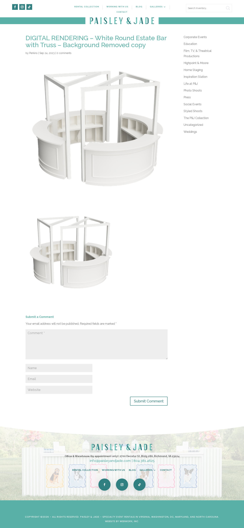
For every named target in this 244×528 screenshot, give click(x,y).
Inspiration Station (195, 76)
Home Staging (193, 70)
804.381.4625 (144, 461)
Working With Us (117, 7)
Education (190, 44)
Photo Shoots (193, 90)
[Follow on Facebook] (15, 7)
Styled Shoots (193, 111)
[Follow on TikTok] (29, 7)
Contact (122, 12)
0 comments (64, 53)
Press (187, 97)
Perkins (33, 53)
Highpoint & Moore (196, 63)
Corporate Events (195, 37)
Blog (139, 7)
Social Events (192, 104)
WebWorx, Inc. (129, 521)
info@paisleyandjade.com (110, 461)
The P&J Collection (196, 118)
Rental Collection (86, 7)
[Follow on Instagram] (22, 7)
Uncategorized (193, 125)
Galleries (156, 7)
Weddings (190, 131)
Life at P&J (191, 83)
